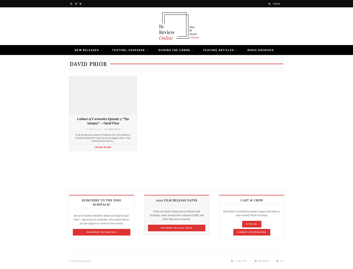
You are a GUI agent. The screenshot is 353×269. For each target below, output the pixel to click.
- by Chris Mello (112, 129)
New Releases (87, 50)
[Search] (269, 4)
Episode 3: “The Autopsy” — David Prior (103, 121)
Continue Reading (103, 147)
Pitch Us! (252, 224)
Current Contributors (251, 232)
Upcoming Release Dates (176, 228)
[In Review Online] (176, 27)
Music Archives (260, 50)
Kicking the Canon (174, 50)
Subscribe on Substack (102, 232)
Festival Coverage (128, 50)
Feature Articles (218, 50)
